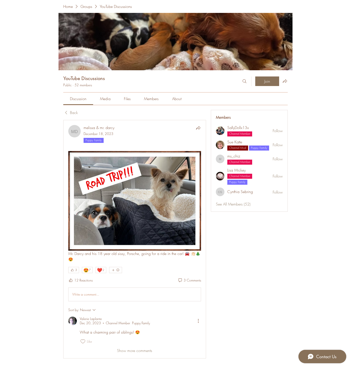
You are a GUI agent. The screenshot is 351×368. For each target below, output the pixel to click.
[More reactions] (115, 270)
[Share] (198, 128)
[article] (134, 239)
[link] (78, 98)
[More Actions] (198, 321)
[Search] (244, 81)
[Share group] (285, 81)
